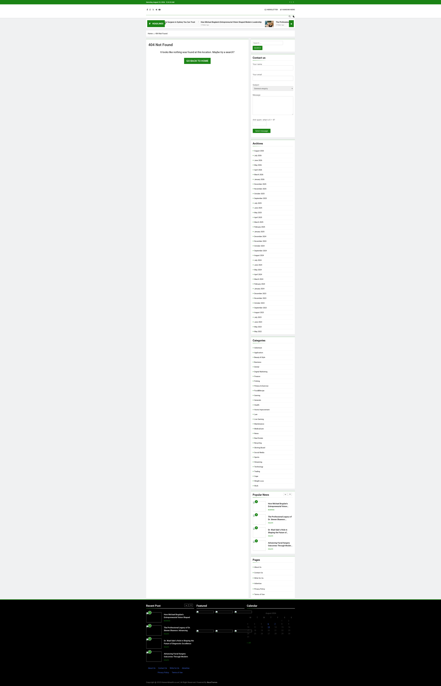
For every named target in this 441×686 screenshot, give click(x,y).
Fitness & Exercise (261, 386)
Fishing (257, 381)
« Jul (249, 643)
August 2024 (259, 255)
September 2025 (260, 198)
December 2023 (260, 293)
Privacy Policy (259, 589)
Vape (256, 476)
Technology (258, 467)
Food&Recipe (259, 391)
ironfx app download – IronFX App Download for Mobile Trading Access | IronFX (179, 657)
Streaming (258, 462)
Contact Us (258, 573)
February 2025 (259, 227)
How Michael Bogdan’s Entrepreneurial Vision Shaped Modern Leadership (184, 22)
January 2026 (259, 179)
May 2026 (258, 165)
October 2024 (259, 246)
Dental (256, 367)
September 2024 (260, 251)
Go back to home (197, 60)
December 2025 (260, 184)
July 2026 (257, 156)
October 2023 (259, 303)
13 (269, 627)
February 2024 (259, 284)
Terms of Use (259, 594)
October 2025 (259, 194)
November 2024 (260, 241)
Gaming (257, 395)
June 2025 (258, 208)
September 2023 (260, 308)
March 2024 (258, 279)
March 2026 (258, 175)
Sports (256, 457)
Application (258, 353)
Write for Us (258, 578)
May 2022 (258, 331)
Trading (257, 471)
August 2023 (259, 312)
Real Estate (258, 438)
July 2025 (257, 203)
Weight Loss (259, 481)
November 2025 (260, 189)
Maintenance (259, 424)
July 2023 (257, 317)
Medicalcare (259, 429)
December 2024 (260, 236)
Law (255, 414)
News (256, 433)
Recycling (258, 443)
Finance (257, 376)
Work (256, 486)
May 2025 (258, 213)
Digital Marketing (260, 372)
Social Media (259, 452)
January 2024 (259, 289)
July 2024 (257, 260)
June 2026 (258, 160)
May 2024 (258, 270)
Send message (261, 131)
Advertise (257, 583)
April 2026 (258, 170)
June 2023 (258, 322)
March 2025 (258, 222)
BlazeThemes (212, 682)
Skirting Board (259, 448)
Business (257, 362)
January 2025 (259, 232)
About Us (257, 567)
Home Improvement (262, 410)
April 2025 (258, 217)
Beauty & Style (259, 357)
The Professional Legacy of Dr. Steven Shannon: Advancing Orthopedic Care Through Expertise (255, 2)
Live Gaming (259, 419)
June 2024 (258, 265)
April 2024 (258, 274)
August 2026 (259, 151)
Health (256, 405)
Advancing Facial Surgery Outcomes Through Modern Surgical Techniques (280, 533)
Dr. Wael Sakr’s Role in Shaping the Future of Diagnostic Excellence (277, 520)
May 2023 (258, 327)
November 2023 (260, 298)
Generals (257, 400)
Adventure (258, 348)
